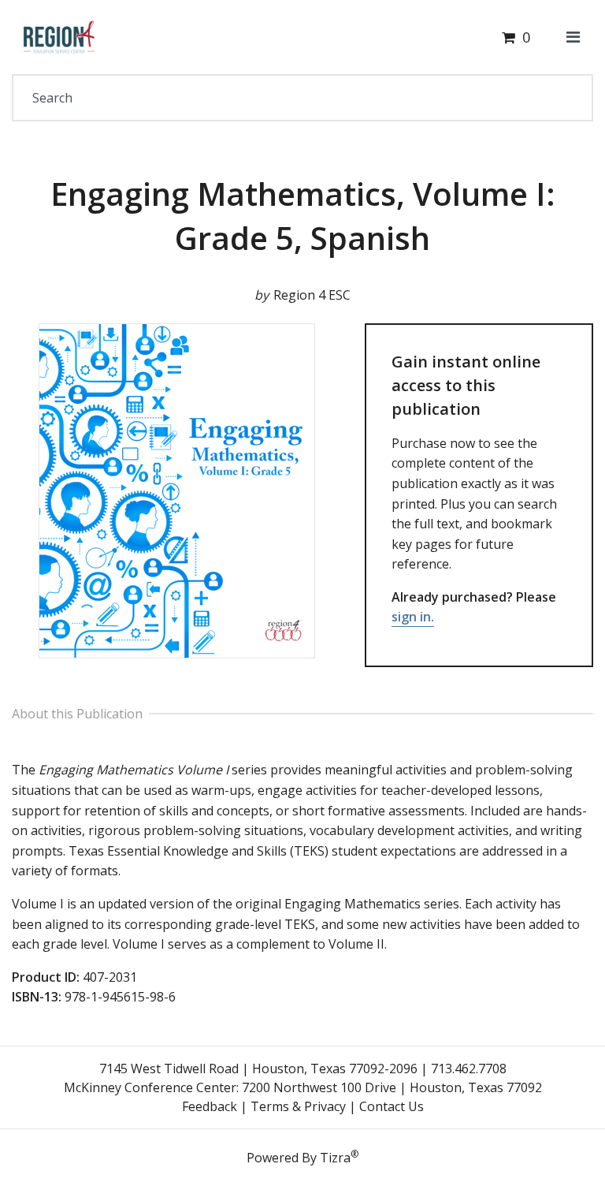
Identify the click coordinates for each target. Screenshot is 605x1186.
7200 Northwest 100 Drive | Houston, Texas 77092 (392, 1087)
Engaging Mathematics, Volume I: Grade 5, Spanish (302, 215)
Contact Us (391, 1106)
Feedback (209, 1106)
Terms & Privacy (298, 1106)
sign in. (413, 616)
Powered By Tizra (302, 1156)
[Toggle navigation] (573, 37)
